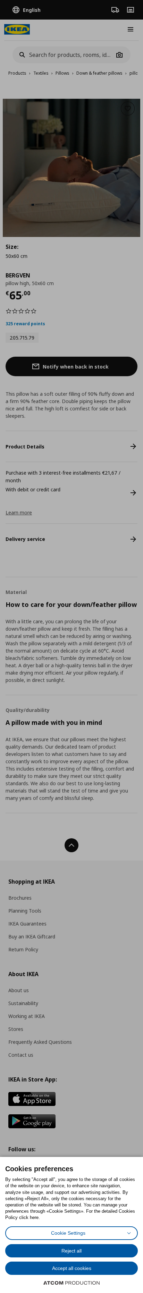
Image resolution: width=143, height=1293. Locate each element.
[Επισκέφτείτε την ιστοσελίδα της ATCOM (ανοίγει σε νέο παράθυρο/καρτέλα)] (71, 1282)
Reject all (71, 1251)
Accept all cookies (71, 1268)
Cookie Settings (68, 1233)
